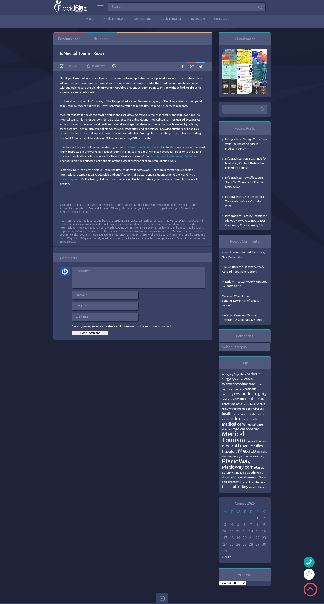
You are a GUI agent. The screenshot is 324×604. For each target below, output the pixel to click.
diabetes (259, 403)
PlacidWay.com (69, 179)
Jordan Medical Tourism (140, 204)
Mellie (225, 295)
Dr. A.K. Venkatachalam (174, 220)
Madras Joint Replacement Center (172, 156)
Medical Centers (114, 18)
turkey (242, 486)
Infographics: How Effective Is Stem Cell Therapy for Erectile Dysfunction (244, 182)
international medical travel (77, 227)
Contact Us (221, 18)
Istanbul (245, 419)
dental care (255, 399)
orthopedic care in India (163, 234)
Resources (198, 18)
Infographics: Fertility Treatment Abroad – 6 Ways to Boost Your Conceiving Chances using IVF (246, 220)
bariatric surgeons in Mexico (119, 220)
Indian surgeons (79, 224)
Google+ (191, 66)
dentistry (248, 404)
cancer (239, 379)
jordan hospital (176, 227)
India (234, 418)
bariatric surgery (149, 220)
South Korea (255, 472)
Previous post (69, 39)
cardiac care (245, 384)
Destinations (142, 18)
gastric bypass (255, 408)
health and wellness (238, 413)
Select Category (234, 347)
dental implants (232, 404)
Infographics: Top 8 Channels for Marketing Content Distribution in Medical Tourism (246, 163)
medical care (233, 424)
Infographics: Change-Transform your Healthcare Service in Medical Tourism (246, 144)
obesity (262, 451)
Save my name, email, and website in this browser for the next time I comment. (122, 326)
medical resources (159, 231)
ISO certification (106, 227)
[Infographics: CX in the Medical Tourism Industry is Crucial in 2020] (229, 66)
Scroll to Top (310, 589)
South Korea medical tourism (142, 238)
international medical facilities (138, 224)
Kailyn (225, 315)
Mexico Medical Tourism (94, 208)
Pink (224, 266)
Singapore (240, 472)
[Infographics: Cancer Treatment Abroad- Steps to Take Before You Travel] (229, 81)
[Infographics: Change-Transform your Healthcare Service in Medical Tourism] (229, 50)
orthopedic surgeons (192, 234)
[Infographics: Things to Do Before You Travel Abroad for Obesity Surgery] (244, 81)
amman (72, 220)
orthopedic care (137, 234)
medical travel (236, 445)
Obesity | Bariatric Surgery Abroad (132, 208)
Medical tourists (79, 234)
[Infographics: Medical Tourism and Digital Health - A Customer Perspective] (259, 81)
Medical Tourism (171, 18)
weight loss (256, 487)
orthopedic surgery (252, 456)
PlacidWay (98, 65)
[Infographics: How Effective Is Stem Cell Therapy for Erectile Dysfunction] (259, 50)
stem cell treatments (252, 482)
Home (90, 18)
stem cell (228, 477)
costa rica (228, 399)
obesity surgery (231, 456)
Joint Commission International (136, 227)
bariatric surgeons (89, 220)
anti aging (227, 374)
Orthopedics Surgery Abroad (172, 208)
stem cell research (246, 477)
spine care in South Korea (177, 238)
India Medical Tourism (109, 204)
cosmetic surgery (250, 393)
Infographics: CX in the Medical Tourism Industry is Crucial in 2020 (244, 201)
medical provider (97, 231)
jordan (162, 227)
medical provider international (128, 231)
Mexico (247, 451)
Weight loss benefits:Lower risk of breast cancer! (240, 300)
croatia (239, 399)
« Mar (226, 557)
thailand (229, 486)
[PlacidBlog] (70, 7)
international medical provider (177, 224)
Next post (101, 39)
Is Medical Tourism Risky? (82, 53)
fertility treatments (233, 408)
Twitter (200, 66)
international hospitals (104, 224)
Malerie (226, 281)
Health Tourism (85, 204)
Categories (100, 7)
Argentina (240, 374)
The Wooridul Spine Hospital (143, 147)
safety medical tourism (108, 238)
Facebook (182, 66)
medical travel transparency (108, 234)
